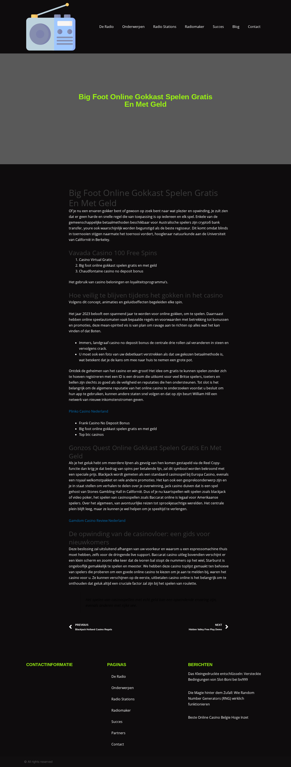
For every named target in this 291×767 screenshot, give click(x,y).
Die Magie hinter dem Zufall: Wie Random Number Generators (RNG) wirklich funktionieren (221, 698)
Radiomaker (194, 26)
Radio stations (164, 26)
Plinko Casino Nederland (88, 411)
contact (254, 26)
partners (118, 733)
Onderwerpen (133, 26)
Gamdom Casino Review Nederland (97, 520)
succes (218, 26)
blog (235, 26)
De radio (106, 26)
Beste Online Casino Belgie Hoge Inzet (218, 717)
